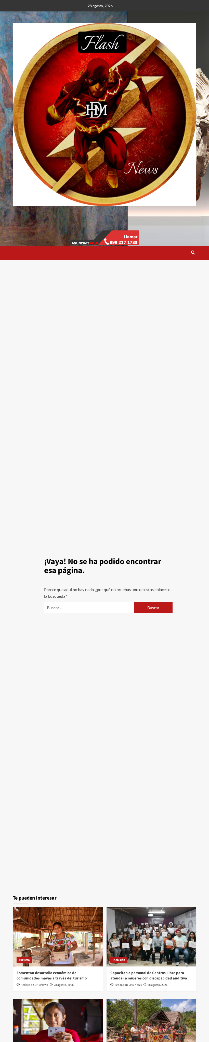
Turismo (24, 960)
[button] (18, 252)
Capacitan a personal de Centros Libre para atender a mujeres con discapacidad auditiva (148, 975)
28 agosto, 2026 (64, 985)
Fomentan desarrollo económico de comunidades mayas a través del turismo (52, 975)
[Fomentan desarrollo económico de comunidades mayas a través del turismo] (58, 936)
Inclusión (119, 960)
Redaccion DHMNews (34, 985)
